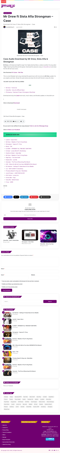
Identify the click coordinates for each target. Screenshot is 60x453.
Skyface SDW (36, 406)
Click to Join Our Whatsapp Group (39, 126)
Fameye (11, 399)
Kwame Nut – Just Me (11, 159)
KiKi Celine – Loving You (12, 175)
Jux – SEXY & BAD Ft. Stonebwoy (14, 168)
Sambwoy (12, 406)
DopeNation (51, 396)
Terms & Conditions (6, 432)
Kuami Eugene (34, 401)
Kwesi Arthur (6, 404)
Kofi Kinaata (20, 401)
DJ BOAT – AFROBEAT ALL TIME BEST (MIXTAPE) (18, 148)
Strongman (50, 406)
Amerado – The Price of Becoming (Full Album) (18, 162)
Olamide (41, 404)
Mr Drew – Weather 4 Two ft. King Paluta (16, 142)
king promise (13, 401)
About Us (4, 425)
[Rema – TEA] (7, 353)
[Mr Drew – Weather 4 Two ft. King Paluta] (7, 366)
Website (33, 274)
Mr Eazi (35, 404)
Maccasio (25, 404)
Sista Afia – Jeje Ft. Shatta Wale (11, 240)
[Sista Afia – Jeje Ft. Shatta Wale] (11, 234)
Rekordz (6, 406)
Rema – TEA (9, 146)
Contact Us (5, 427)
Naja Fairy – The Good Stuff (13, 157)
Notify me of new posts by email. (10, 287)
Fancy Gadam (18, 399)
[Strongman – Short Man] (30, 235)
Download (16, 103)
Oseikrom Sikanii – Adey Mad (13, 153)
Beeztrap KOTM (18, 396)
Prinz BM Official (9, 27)
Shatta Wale (28, 406)
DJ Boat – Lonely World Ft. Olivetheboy (16, 151)
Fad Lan (5, 399)
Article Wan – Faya (10, 177)
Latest (18, 95)
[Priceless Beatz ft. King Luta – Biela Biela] (7, 360)
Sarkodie (22, 406)
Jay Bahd (42, 399)
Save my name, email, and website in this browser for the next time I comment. (20, 281)
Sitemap (4, 437)
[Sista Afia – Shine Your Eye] (48, 236)
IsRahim (36, 399)
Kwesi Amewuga (50, 401)
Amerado (6, 396)
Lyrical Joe (18, 404)
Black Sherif (32, 396)
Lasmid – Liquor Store (11, 139)
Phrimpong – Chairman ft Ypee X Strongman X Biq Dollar (20, 92)
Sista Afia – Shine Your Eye (46, 244)
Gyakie (24, 399)
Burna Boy (39, 396)
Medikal (30, 404)
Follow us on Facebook (14, 129)
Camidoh (45, 396)
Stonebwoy (43, 406)
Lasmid (12, 404)
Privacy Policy (5, 430)
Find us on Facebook (8, 385)
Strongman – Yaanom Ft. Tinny (14, 144)
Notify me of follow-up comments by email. (12, 284)
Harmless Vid (30, 399)
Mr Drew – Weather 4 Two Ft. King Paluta (16, 155)
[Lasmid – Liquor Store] (7, 321)
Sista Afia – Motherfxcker (12, 179)
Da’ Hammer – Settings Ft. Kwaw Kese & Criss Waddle (20, 166)
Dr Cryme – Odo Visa (17, 72)
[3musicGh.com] (8, 6)
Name (3, 268)
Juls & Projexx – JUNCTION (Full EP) (15, 173)
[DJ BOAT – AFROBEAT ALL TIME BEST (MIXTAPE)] (7, 327)
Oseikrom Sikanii (48, 404)
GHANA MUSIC (7, 13)
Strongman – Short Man (28, 241)
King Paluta (6, 401)
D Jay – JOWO (9, 182)
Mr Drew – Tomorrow (11, 87)
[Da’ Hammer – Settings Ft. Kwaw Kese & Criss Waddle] (7, 314)
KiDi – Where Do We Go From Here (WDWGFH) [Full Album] (21, 164)
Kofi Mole (27, 401)
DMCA (3, 434)
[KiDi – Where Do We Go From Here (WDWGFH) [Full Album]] (7, 347)
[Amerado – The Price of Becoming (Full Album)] (7, 373)
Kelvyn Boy (48, 399)
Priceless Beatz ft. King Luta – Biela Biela (16, 171)
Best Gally (25, 396)
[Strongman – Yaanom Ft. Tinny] (7, 334)
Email (2, 274)
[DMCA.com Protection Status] (50, 440)
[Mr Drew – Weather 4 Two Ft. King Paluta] (7, 340)
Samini (17, 406)
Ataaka (11, 396)
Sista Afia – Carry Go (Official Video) (15, 90)
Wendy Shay (6, 409)
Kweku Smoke (42, 401)
